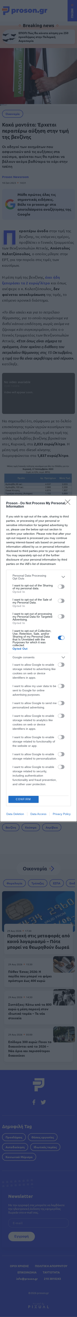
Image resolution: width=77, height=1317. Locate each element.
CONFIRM (23, 799)
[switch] (61, 587)
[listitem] (38, 577)
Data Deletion (15, 814)
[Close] (69, 503)
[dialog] (38, 658)
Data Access (38, 814)
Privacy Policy (62, 814)
